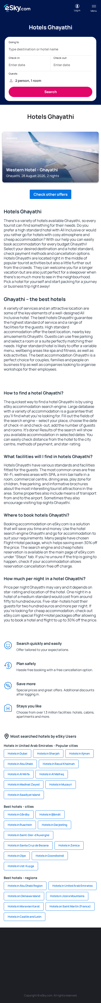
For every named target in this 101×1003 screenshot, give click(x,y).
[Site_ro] (22, 941)
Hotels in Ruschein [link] (20, 825)
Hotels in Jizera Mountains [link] (67, 896)
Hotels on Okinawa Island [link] (24, 896)
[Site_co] (50, 952)
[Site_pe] (64, 941)
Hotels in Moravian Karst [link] (24, 906)
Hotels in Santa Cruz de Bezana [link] (28, 845)
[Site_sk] (22, 952)
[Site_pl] (50, 941)
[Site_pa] (78, 952)
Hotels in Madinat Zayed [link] (23, 784)
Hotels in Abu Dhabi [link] (20, 764)
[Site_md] (8, 952)
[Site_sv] (92, 952)
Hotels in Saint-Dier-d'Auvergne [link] (28, 835)
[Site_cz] (92, 941)
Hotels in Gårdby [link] (19, 814)
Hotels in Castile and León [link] (24, 917)
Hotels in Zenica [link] (69, 845)
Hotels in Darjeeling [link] (54, 825)
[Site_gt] (43, 963)
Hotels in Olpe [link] (17, 856)
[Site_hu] (36, 952)
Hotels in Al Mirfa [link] (19, 774)
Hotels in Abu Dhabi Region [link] (25, 886)
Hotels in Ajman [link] (79, 753)
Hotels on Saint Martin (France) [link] (70, 906)
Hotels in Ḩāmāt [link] (50, 814)
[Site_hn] (57, 963)
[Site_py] (71, 963)
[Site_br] (8, 941)
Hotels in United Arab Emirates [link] (72, 886)
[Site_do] (64, 952)
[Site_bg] (36, 941)
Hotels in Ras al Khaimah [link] (59, 764)
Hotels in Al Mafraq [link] (51, 774)
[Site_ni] (29, 963)
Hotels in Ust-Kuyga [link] (21, 866)
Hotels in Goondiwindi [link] (50, 856)
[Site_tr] (78, 941)
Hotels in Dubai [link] (17, 753)
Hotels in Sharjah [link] (48, 753)
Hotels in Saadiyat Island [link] (24, 795)
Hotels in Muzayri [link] (60, 784)
